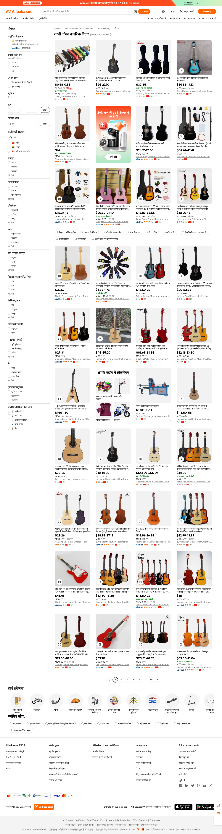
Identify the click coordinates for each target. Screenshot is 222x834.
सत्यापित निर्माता (98, 751)
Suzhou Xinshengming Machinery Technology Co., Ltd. (153, 416)
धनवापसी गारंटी (55, 757)
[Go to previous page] (109, 680)
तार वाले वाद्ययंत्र (104, 28)
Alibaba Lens (18, 807)
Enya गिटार (17, 724)
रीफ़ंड (138, 768)
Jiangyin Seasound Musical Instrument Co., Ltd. (113, 91)
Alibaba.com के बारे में (15, 745)
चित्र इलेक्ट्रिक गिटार (184, 724)
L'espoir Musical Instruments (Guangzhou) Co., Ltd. (194, 419)
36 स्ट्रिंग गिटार (171, 232)
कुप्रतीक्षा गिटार (64, 239)
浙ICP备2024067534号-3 (188, 829)
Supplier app (121, 807)
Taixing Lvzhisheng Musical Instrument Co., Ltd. (72, 479)
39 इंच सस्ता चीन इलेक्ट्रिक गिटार (106, 239)
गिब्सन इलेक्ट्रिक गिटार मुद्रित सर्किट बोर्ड (62, 724)
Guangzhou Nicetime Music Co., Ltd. (194, 359)
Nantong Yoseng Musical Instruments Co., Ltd (113, 359)
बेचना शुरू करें (184, 757)
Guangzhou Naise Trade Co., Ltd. (70, 96)
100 (151, 680)
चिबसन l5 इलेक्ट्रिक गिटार (68, 232)
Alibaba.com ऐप (138, 807)
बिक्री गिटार (164, 724)
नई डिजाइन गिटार (145, 724)
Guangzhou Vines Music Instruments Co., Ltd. (113, 221)
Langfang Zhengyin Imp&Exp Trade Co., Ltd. (113, 479)
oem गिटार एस (135, 232)
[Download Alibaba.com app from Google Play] (206, 807)
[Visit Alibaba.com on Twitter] (193, 785)
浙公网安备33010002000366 (160, 829)
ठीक (44, 110)
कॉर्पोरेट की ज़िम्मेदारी (13, 763)
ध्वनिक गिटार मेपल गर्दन (113, 232)
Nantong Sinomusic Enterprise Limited (153, 93)
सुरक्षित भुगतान (54, 751)
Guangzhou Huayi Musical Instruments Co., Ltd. (72, 359)
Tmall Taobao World (96, 820)
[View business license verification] (138, 829)
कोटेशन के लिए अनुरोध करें (102, 757)
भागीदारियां (183, 774)
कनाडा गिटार (82, 239)
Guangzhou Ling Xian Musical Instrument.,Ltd (153, 481)
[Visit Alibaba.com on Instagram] (199, 785)
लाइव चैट (139, 757)
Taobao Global (123, 820)
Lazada (111, 820)
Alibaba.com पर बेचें (187, 751)
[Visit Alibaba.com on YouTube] (205, 785)
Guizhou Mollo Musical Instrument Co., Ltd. (153, 359)
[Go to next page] (157, 680)
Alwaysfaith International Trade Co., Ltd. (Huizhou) (194, 156)
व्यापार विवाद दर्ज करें (143, 763)
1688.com (80, 820)
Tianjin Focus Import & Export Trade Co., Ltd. (72, 296)
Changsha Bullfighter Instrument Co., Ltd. (72, 419)
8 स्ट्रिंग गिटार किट (124, 724)
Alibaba (57, 28)
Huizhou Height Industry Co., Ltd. (70, 219)
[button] (135, 11)
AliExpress (68, 820)
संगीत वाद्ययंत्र (88, 28)
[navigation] (29, 354)
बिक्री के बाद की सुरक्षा (57, 768)
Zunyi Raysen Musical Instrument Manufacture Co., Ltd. (194, 91)
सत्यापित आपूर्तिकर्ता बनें (187, 768)
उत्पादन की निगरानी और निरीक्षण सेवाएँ (63, 774)
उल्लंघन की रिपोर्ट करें (143, 780)
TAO (135, 820)
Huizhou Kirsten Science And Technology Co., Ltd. (194, 219)
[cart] (173, 12)
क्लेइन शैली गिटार (91, 232)
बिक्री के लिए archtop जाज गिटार (196, 232)
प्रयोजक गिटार (35, 724)
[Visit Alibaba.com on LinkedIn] (186, 785)
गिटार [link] (117, 28)
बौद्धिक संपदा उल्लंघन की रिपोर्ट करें (148, 774)
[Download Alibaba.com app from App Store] (183, 807)
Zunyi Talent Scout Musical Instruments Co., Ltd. (153, 219)
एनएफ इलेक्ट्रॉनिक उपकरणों (22, 730)
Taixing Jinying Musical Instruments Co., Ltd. (153, 296)
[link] (218, 805)
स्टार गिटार (88, 724)
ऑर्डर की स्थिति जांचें (186, 763)
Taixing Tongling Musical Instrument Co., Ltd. (153, 156)
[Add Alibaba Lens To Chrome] (44, 807)
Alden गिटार (104, 724)
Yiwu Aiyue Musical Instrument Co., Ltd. (113, 298)
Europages (155, 820)
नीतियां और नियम (55, 780)
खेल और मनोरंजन (71, 28)
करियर (8, 768)
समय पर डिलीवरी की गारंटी (59, 763)
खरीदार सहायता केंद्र (143, 751)
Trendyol (143, 820)
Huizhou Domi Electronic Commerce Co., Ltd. (194, 296)
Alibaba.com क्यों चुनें (15, 751)
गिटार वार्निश (153, 232)
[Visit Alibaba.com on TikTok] (211, 785)
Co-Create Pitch (13, 757)
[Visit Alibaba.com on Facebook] (180, 785)
